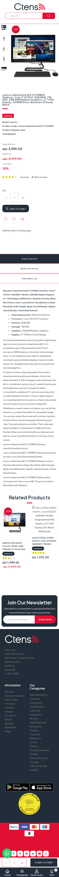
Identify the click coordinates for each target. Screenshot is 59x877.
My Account (37, 875)
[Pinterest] (26, 853)
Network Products (39, 758)
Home (7, 875)
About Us (9, 692)
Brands (8, 719)
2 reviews (24, 177)
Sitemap (9, 711)
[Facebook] (14, 853)
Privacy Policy (11, 699)
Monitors (34, 718)
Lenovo (13, 122)
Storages (34, 762)
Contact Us (10, 715)
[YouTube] (39, 853)
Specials (9, 723)
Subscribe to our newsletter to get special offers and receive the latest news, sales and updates (29, 610)
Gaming (34, 730)
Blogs (8, 731)
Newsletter (10, 727)
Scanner (34, 746)
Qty (4, 190)
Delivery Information (15, 696)
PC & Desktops (37, 706)
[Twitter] (20, 853)
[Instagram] (46, 853)
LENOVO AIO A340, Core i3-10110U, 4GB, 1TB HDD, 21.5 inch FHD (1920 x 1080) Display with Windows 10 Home (14, 549)
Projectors (35, 734)
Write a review (40, 177)
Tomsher (27, 843)
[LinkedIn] (33, 853)
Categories (22, 875)
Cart (53, 872)
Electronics (35, 738)
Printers (33, 742)
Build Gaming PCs (38, 695)
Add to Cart (17, 209)
